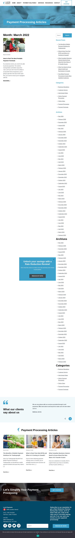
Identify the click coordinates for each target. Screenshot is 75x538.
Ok (38, 535)
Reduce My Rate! (37, 276)
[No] (73, 534)
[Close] (54, 259)
